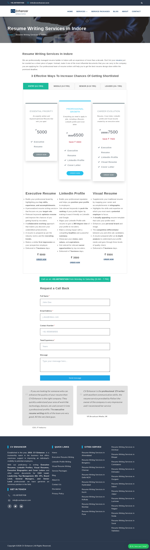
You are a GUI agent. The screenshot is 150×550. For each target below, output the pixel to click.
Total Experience (47, 340)
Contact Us (56, 484)
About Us (56, 480)
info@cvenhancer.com (39, 3)
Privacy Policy (58, 494)
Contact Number (47, 326)
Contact (136, 11)
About (125, 11)
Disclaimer (56, 489)
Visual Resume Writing (61, 466)
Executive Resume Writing (63, 457)
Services (80, 11)
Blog (115, 11)
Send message (75, 378)
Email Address (46, 311)
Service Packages (100, 11)
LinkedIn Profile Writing (61, 462)
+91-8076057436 (18, 3)
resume (119, 60)
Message (44, 355)
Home (70, 11)
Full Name (44, 296)
